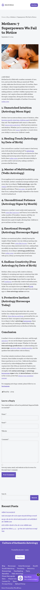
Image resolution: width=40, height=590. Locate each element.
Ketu (3, 579)
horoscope (27, 321)
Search (4, 494)
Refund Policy (20, 584)
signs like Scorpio (21, 243)
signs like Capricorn (12, 212)
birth (31, 286)
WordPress (17, 588)
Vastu (28, 571)
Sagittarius (7, 281)
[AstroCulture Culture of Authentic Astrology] (8, 4)
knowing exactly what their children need (15, 120)
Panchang (20, 568)
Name (4, 414)
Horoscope (11, 566)
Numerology (6, 571)
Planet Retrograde (8, 576)
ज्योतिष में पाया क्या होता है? (8, 512)
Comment (5, 439)
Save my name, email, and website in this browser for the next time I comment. (19, 469)
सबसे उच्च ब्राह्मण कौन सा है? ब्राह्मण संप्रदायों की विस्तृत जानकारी (19, 516)
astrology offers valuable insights (21, 348)
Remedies (5, 574)
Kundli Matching (8, 568)
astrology (30, 151)
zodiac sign (5, 101)
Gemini (4, 187)
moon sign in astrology (12, 125)
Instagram (5, 386)
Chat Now (20, 557)
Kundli (35, 566)
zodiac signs (13, 158)
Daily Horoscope (24, 566)
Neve (3, 588)
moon (18, 130)
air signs (22, 189)
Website (4, 431)
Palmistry (30, 568)
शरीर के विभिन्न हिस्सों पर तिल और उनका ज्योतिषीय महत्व (16, 525)
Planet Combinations (16, 579)
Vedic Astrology (17, 574)
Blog (8, 17)
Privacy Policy (7, 584)
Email (4, 422)
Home (3, 17)
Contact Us (6, 581)
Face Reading (18, 571)
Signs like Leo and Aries (15, 316)
